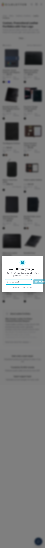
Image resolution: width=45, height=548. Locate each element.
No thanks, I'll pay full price (22, 287)
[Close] (40, 258)
